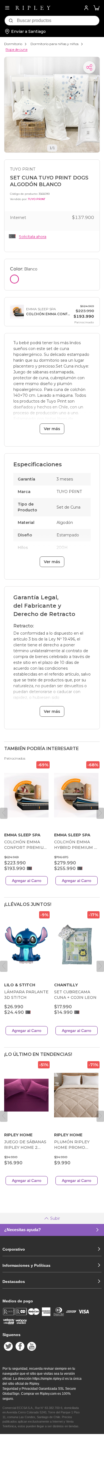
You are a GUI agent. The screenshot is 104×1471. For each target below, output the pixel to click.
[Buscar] (11, 20)
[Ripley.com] (33, 8)
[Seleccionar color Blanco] (14, 279)
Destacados (13, 1281)
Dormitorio (13, 44)
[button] (96, 8)
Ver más (52, 428)
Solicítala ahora (32, 236)
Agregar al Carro (26, 880)
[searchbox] (58, 20)
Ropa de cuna (16, 49)
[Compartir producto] (89, 67)
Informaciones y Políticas (26, 1265)
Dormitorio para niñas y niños (54, 44)
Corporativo (13, 1249)
